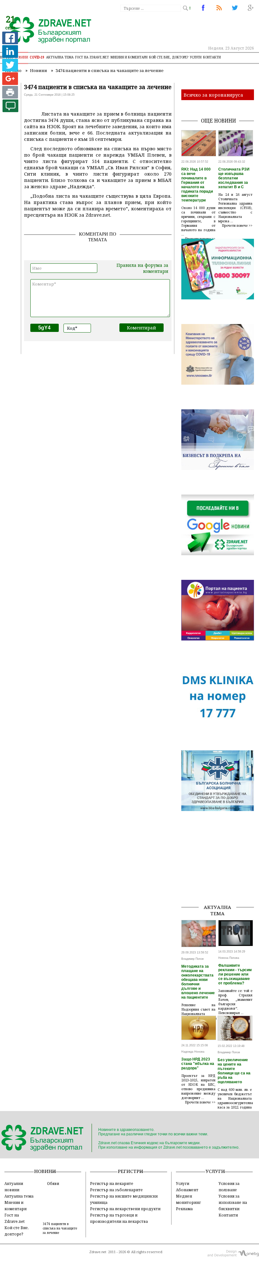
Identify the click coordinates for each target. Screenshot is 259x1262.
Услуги (196, 57)
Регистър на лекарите (111, 1183)
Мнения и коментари (129, 57)
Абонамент (187, 1189)
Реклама (184, 1208)
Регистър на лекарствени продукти (125, 1208)
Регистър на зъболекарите (116, 1189)
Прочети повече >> (237, 225)
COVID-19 (37, 57)
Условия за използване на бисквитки (233, 1202)
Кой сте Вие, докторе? (168, 57)
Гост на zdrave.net (92, 57)
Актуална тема (60, 57)
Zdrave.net (97, 1252)
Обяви (53, 1183)
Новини (21, 57)
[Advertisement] (220, 867)
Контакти (212, 57)
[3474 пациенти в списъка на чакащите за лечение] (46, 30)
